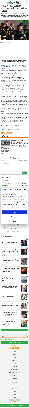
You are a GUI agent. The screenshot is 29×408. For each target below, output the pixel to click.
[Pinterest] (18, 348)
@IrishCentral (12, 18)
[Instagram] (16, 348)
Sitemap (14, 378)
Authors (15, 354)
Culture (14, 394)
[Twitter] (13, 348)
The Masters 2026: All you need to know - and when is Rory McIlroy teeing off (23, 143)
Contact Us (14, 363)
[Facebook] (10, 348)
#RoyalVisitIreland (6, 89)
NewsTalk (22, 96)
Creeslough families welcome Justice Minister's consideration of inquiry (5, 150)
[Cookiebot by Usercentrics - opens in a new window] (21, 185)
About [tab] (25, 189)
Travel (14, 397)
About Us (14, 360)
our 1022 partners (9, 196)
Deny (14, 221)
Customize (13, 216)
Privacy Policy (14, 369)
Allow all (14, 212)
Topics (14, 357)
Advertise (14, 366)
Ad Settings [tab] (18, 189)
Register (14, 375)
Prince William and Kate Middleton (9, 65)
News (14, 385)
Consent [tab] (4, 189)
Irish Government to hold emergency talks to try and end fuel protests (14, 143)
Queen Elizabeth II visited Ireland (15, 100)
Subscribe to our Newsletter (14, 342)
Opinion (14, 391)
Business (14, 388)
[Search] (26, 2)
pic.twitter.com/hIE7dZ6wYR (20, 89)
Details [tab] (10, 189)
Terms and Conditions (14, 372)
